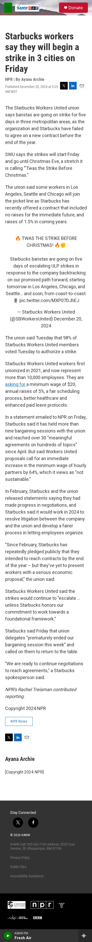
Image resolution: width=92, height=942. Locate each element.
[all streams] (85, 935)
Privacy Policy (20, 858)
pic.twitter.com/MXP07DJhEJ (49, 300)
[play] (8, 935)
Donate (75, 7)
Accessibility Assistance (27, 876)
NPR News (18, 721)
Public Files (18, 867)
